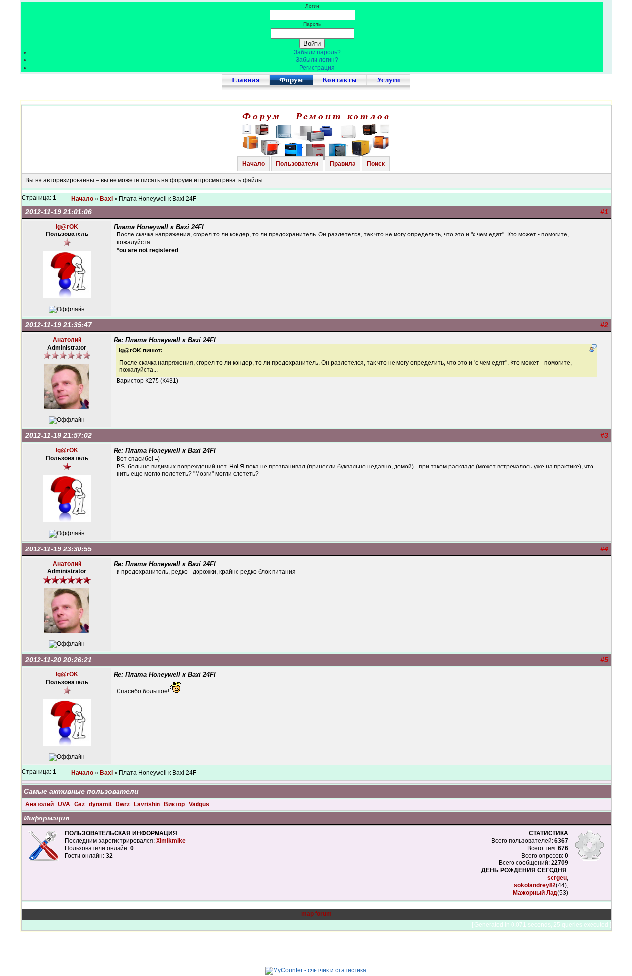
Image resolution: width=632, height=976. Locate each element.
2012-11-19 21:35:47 (58, 325)
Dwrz (123, 804)
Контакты (339, 80)
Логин (312, 6)
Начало (253, 163)
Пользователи (297, 163)
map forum (316, 913)
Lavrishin (147, 804)
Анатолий (40, 804)
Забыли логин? (317, 59)
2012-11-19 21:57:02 (58, 435)
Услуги (388, 80)
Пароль (312, 24)
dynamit (101, 804)
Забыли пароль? (317, 52)
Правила (343, 163)
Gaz (80, 804)
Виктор (175, 804)
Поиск (376, 163)
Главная (246, 80)
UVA (65, 804)
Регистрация (317, 67)
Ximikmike (171, 840)
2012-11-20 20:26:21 (58, 660)
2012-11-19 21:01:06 (58, 212)
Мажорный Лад (535, 892)
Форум (291, 80)
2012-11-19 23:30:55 (58, 549)
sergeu (557, 877)
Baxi (106, 198)
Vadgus (199, 804)
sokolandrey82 (535, 885)
